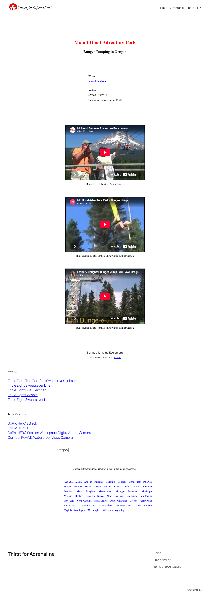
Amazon (117, 357)
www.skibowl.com (97, 81)
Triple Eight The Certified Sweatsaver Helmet (42, 380)
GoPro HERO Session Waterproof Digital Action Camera (49, 432)
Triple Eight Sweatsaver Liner (30, 385)
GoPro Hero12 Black (22, 423)
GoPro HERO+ (18, 428)
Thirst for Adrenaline (31, 553)
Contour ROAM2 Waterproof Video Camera (40, 437)
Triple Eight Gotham (23, 395)
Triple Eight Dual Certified (27, 390)
